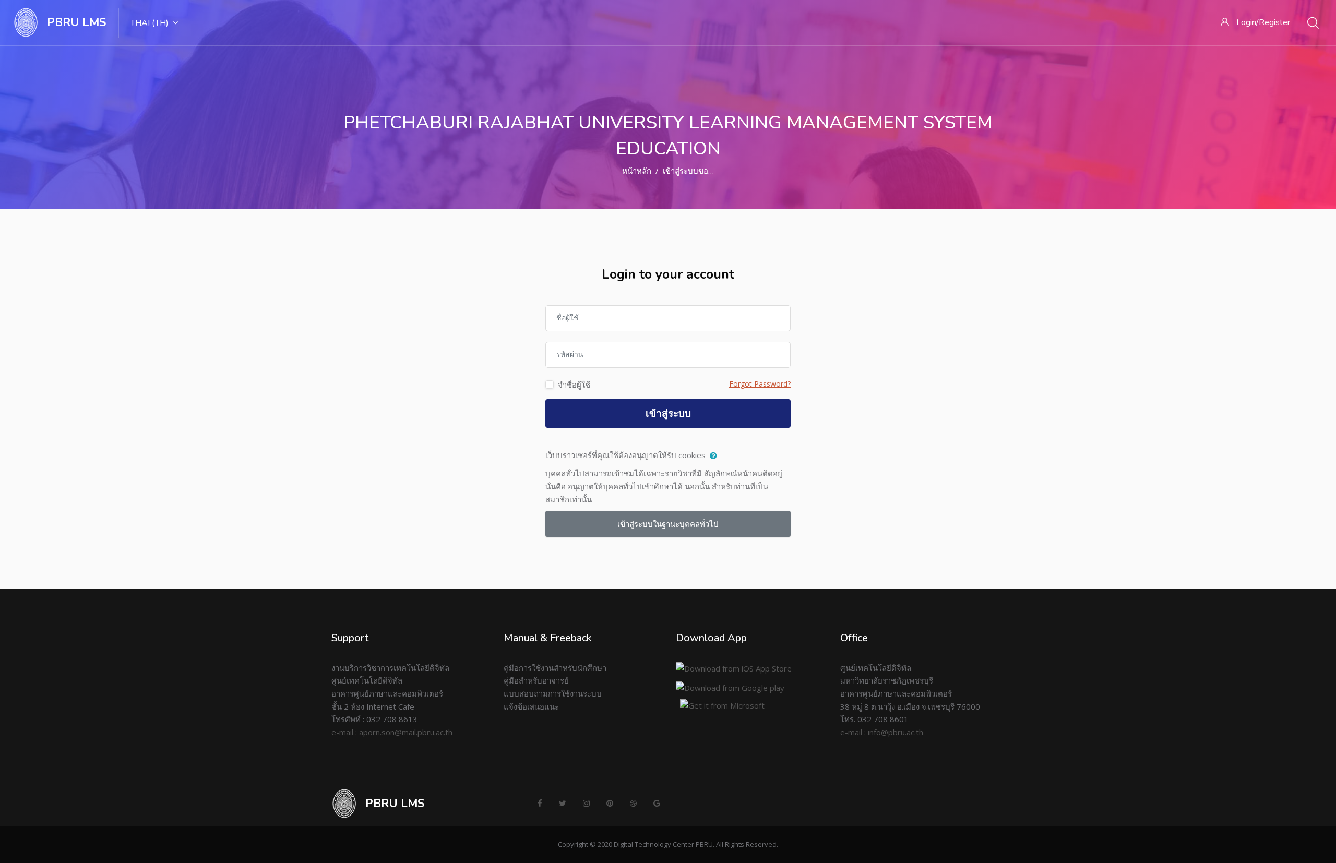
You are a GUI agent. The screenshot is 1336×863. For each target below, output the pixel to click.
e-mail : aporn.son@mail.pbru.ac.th (391, 732)
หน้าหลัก (636, 170)
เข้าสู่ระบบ (668, 414)
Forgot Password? (760, 384)
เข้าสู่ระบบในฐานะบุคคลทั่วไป (668, 524)
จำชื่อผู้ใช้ (574, 384)
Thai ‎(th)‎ (149, 23)
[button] (716, 456)
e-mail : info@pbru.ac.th (881, 732)
